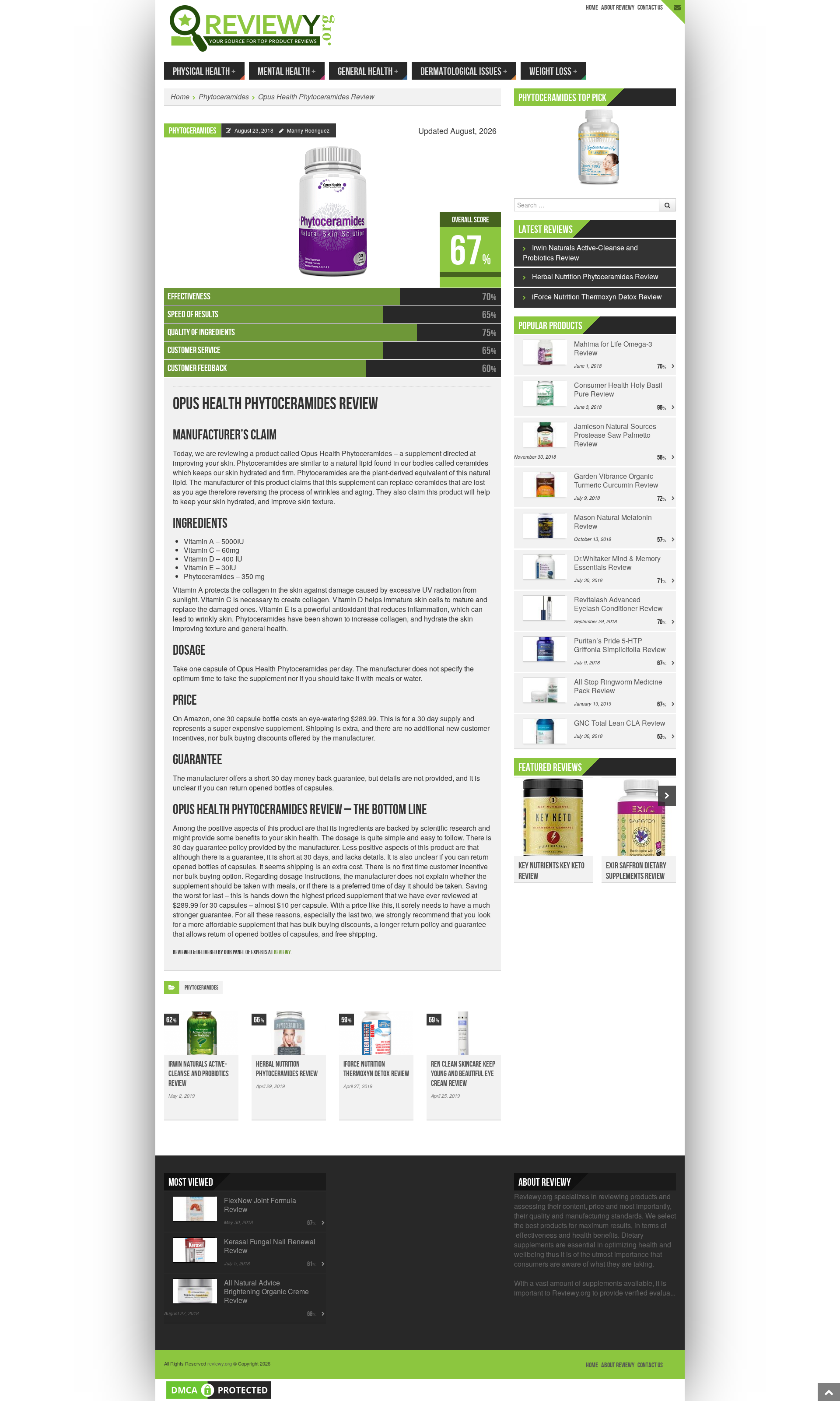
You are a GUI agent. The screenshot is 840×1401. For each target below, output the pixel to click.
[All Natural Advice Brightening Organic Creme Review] (194, 1291)
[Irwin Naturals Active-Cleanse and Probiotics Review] (201, 1033)
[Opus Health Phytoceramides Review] (332, 207)
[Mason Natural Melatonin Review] (544, 525)
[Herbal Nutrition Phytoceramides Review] (289, 1033)
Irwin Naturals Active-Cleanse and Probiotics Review (198, 1074)
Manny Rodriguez (308, 130)
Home (592, 8)
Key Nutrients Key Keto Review (551, 870)
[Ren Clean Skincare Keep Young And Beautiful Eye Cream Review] (464, 1033)
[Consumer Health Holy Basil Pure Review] (544, 393)
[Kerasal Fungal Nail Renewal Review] (194, 1250)
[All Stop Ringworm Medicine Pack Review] (544, 690)
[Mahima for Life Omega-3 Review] (544, 352)
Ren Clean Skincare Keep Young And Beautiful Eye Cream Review (463, 1074)
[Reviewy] (252, 27)
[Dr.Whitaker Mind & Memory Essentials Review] (544, 567)
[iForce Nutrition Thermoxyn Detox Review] (376, 1033)
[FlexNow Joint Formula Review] (194, 1209)
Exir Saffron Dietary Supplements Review (636, 870)
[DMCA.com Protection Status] (218, 1389)
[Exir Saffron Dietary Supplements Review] (641, 822)
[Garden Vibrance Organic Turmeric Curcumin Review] (544, 484)
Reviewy (282, 952)
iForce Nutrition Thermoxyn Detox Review (376, 1069)
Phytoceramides (224, 96)
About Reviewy (617, 8)
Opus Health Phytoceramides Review (316, 96)
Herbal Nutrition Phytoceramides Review (287, 1069)
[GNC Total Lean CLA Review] (544, 731)
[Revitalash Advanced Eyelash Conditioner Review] (544, 608)
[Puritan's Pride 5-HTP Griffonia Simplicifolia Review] (544, 649)
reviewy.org (219, 1363)
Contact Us (650, 8)
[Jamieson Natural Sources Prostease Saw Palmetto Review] (544, 434)
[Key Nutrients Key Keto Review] (553, 822)
